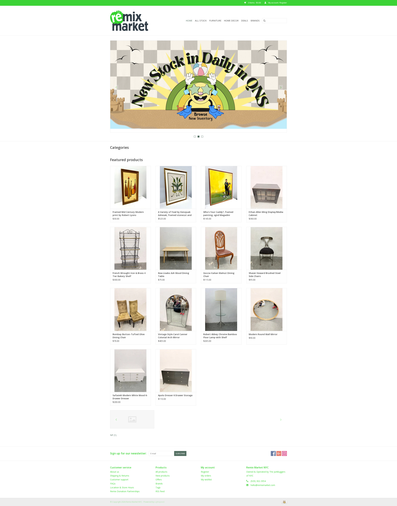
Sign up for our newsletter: (128, 453)
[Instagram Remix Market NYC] (284, 453)
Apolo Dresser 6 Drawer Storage (175, 395)
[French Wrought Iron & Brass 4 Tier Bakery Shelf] (130, 248)
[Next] (281, 87)
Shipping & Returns (119, 475)
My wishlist (206, 479)
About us (114, 471)
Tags (158, 487)
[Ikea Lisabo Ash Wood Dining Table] (176, 248)
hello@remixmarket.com (263, 485)
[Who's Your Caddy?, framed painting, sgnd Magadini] (221, 187)
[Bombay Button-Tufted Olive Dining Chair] (130, 309)
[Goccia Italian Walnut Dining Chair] (221, 248)
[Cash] (284, 501)
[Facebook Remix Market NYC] (273, 453)
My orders (206, 475)
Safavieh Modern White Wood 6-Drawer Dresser (130, 397)
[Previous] (116, 87)
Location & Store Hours (122, 487)
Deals (244, 20)
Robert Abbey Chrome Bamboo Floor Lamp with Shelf (220, 336)
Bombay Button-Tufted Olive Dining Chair (129, 336)
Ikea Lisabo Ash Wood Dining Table (173, 275)
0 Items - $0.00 (254, 2)
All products (161, 471)
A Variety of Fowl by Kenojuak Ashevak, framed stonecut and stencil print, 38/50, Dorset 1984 (175, 214)
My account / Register (277, 2)
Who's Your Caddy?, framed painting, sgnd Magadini (218, 214)
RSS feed (160, 491)
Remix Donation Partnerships (125, 491)
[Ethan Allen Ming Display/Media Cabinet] (266, 187)
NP (113, 435)
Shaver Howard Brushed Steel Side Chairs (265, 275)
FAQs (113, 483)
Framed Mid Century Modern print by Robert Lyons (128, 214)
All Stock (201, 20)
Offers (159, 479)
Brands (255, 20)
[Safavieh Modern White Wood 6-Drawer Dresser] (130, 370)
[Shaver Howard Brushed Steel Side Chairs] (266, 248)
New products (163, 475)
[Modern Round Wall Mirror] (266, 309)
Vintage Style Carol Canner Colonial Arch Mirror (172, 336)
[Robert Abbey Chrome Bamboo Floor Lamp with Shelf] (221, 309)
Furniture (215, 20)
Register (205, 471)
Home (189, 20)
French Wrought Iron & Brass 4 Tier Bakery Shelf (129, 275)
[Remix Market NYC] (134, 20)
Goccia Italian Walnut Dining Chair (218, 275)
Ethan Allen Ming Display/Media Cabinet (266, 214)
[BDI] (132, 419)
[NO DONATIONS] (198, 85)
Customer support (119, 479)
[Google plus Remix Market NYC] (278, 453)
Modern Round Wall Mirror (263, 334)
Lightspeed (159, 502)
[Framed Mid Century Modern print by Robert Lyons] (130, 187)
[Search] (264, 20)
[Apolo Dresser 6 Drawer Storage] (176, 370)
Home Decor (231, 20)
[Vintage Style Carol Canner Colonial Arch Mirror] (176, 309)
